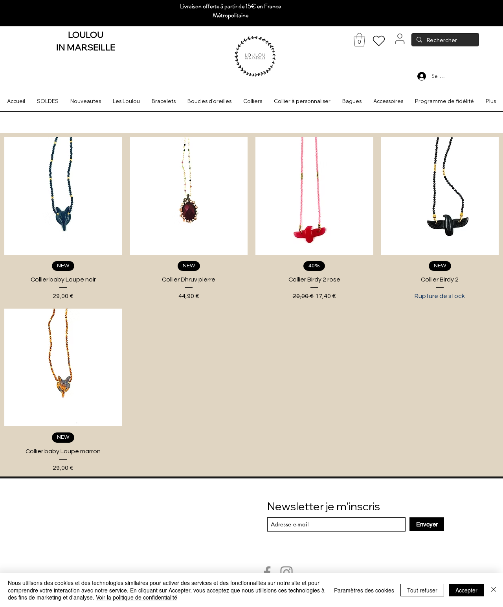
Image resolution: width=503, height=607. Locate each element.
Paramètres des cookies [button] (364, 590)
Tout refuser (422, 590)
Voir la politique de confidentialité (136, 597)
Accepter (466, 590)
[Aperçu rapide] (63, 196)
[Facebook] (267, 572)
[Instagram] (286, 572)
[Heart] (379, 41)
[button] (359, 40)
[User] (400, 38)
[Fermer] (493, 590)
